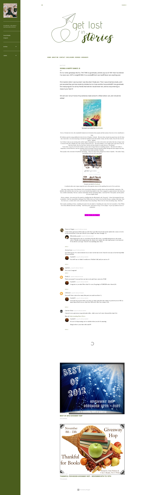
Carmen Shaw (69, 310)
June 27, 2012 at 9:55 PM (82, 298)
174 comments (63, 479)
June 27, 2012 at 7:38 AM (77, 268)
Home (49, 57)
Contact (62, 57)
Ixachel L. (68, 268)
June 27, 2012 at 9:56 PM (82, 319)
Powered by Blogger (85, 489)
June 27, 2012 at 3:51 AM (79, 250)
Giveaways (84, 57)
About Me (55, 57)
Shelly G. (67, 276)
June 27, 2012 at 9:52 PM (82, 257)
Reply (66, 246)
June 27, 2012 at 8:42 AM (87, 236)
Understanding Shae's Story (77, 316)
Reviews (77, 57)
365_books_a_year (75, 236)
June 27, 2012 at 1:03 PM (80, 310)
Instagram (5, 38)
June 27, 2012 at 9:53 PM (82, 281)
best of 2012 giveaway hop (71, 416)
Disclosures (70, 57)
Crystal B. (73, 257)
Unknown (68, 293)
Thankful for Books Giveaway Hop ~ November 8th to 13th (85, 476)
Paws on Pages (69, 229)
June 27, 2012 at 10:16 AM (77, 292)
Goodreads (99, 128)
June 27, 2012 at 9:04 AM (77, 276)
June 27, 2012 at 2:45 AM (81, 229)
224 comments (63, 418)
